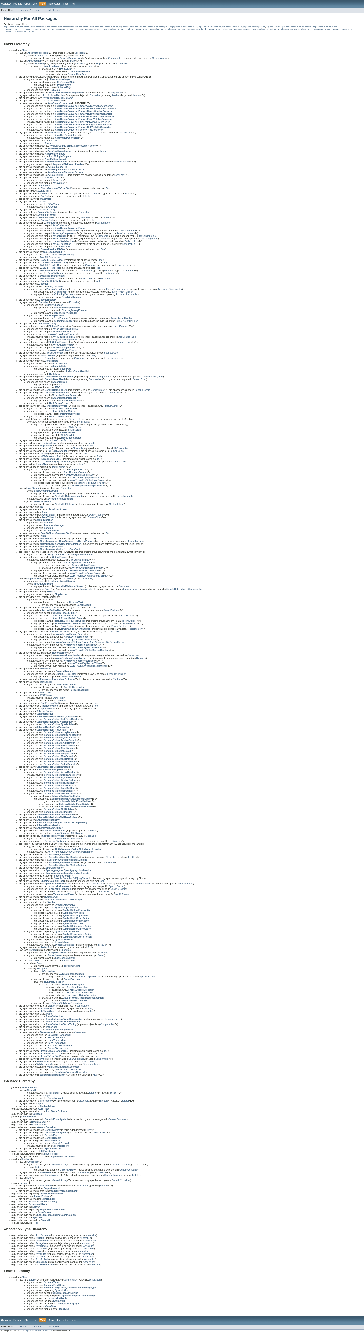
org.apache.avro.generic (130, 27)
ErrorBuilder (127, 615)
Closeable (95, 95)
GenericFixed (139, 379)
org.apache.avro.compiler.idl (33, 27)
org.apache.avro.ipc (275, 27)
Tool (108, 188)
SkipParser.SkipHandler (169, 289)
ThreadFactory (135, 541)
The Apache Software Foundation (37, 1331)
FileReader (123, 265)
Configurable (103, 222)
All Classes (54, 10)
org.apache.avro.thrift (263, 29)
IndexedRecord (131, 589)
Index (65, 3)
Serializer (119, 175)
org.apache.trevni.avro (341, 29)
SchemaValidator (88, 1061)
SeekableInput (114, 358)
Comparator (115, 92)
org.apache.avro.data (89, 27)
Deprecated (54, 3)
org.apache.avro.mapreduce (147, 29)
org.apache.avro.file (109, 27)
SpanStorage (111, 353)
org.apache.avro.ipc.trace (67, 29)
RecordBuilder (110, 610)
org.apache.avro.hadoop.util (208, 27)
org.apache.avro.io (230, 27)
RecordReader (121, 161)
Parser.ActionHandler (117, 289)
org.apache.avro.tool (283, 29)
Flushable (105, 278)
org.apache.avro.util (303, 29)
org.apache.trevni (322, 29)
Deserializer (125, 132)
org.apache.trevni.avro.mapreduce (20, 31)
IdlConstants (120, 448)
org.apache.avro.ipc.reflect (325, 27)
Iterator (136, 95)
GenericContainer (117, 1119)
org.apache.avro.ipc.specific (17, 29)
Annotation (90, 1235)
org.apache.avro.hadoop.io (182, 27)
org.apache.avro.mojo (171, 29)
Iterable (115, 95)
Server (90, 445)
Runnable (65, 950)
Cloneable (80, 63)
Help (73, 3)
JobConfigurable (147, 236)
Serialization (131, 241)
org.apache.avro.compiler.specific (62, 27)
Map (72, 61)
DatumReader (114, 392)
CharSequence (76, 1059)
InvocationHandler (116, 674)
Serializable (121, 63)
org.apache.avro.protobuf (194, 29)
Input (91, 443)
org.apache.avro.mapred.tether (118, 29)
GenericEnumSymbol (152, 376)
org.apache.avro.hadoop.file (156, 27)
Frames (24, 10)
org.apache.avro (11, 27)
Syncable (124, 586)
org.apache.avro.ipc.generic (299, 27)
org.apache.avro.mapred (91, 29)
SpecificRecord (185, 883)
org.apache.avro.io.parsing (253, 27)
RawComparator (127, 230)
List (77, 55)
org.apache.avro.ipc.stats (42, 29)
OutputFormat (124, 342)
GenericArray (159, 58)
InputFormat (121, 326)
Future (127, 193)
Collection (79, 53)
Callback (94, 193)
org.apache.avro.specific (240, 29)
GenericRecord (142, 390)
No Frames (35, 10)
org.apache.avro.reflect (217, 29)
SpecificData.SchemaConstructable (184, 589)
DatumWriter (111, 406)
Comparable (114, 58)
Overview (6, 3)
